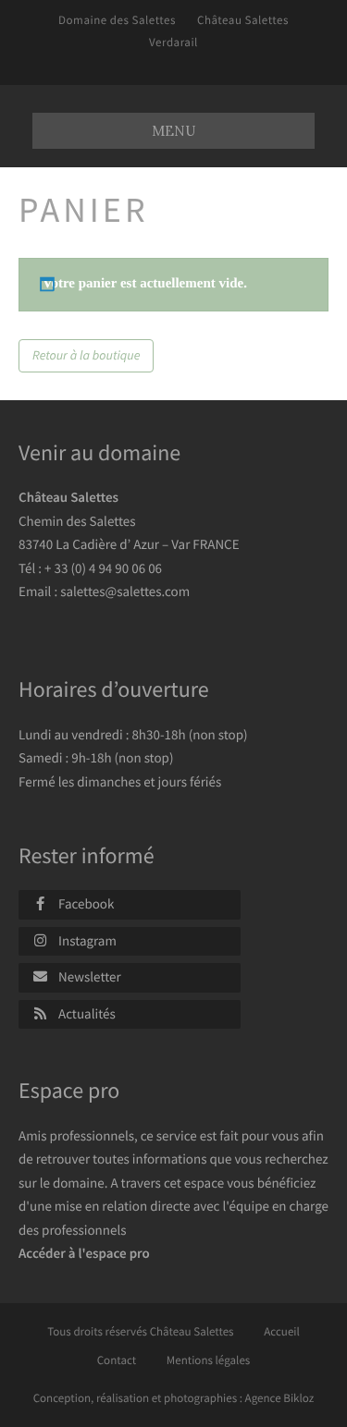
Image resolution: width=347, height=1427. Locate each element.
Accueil (282, 1331)
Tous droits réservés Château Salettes (140, 1331)
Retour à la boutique (86, 355)
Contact (116, 1360)
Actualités (87, 1014)
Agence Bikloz (280, 1398)
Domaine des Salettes (117, 20)
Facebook (86, 904)
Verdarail (173, 42)
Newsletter (89, 977)
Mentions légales (209, 1360)
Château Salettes (243, 20)
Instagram (87, 941)
